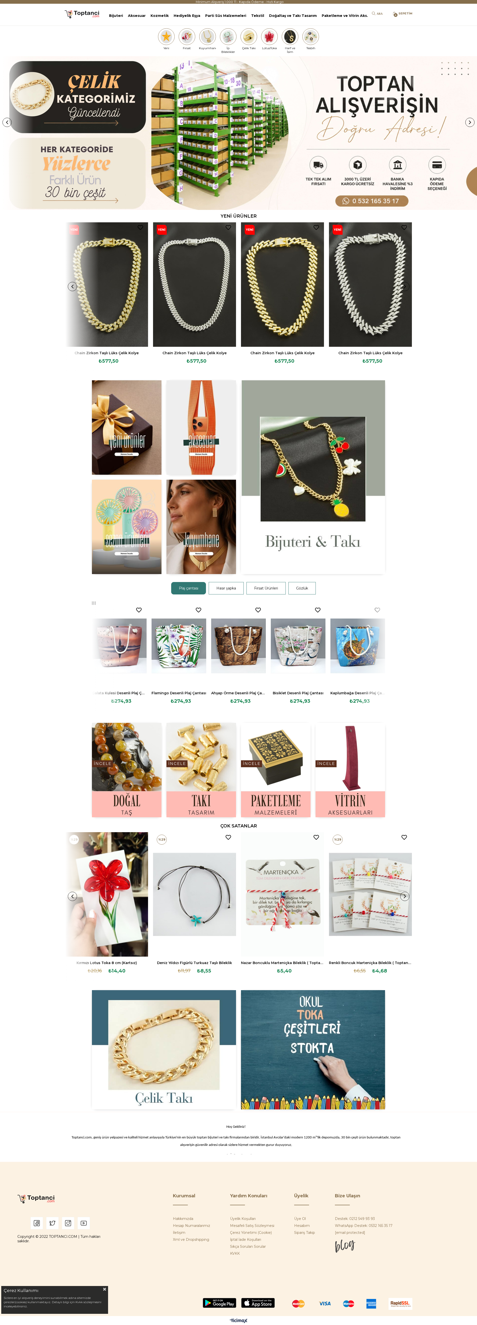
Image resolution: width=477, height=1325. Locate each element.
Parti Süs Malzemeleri (225, 15)
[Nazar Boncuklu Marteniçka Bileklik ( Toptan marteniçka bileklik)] (282, 894)
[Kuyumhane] (207, 36)
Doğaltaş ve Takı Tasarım (293, 15)
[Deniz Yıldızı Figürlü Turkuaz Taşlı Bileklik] (194, 894)
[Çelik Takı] (248, 36)
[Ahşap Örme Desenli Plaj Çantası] (238, 646)
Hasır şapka (226, 588)
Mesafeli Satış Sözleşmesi (252, 1225)
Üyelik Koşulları (243, 1218)
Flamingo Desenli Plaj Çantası (179, 693)
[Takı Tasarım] (201, 770)
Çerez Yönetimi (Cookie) (251, 1232)
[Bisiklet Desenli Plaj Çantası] (298, 646)
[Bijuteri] (313, 477)
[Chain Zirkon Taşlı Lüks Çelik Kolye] (106, 284)
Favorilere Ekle (140, 227)
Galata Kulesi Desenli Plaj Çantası (119, 693)
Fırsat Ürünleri (266, 588)
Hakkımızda (183, 1218)
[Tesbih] (310, 36)
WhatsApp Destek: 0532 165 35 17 (364, 1225)
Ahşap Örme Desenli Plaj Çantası (238, 693)
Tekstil (257, 15)
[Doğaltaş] (126, 770)
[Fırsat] (186, 36)
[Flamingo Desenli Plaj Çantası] (179, 646)
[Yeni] (166, 36)
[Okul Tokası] (313, 1049)
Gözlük (302, 588)
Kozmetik (160, 15)
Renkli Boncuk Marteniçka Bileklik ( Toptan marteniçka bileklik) (370, 963)
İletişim (179, 1232)
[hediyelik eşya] (126, 527)
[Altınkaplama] (201, 527)
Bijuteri (116, 15)
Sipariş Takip (304, 1232)
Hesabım (302, 1225)
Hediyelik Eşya (187, 15)
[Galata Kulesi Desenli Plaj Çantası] (119, 646)
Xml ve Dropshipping (191, 1239)
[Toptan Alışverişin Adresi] (238, 133)
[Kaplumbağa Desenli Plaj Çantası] (357, 646)
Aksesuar (137, 15)
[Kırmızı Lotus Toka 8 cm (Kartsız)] (106, 894)
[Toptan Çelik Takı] (164, 1049)
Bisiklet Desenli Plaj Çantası (298, 693)
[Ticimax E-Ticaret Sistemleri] (238, 1321)
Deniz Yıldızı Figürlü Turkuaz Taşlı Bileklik (194, 963)
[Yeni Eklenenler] (126, 427)
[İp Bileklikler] (228, 36)
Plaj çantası (188, 588)
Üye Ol (300, 1218)
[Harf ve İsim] (290, 36)
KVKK (235, 1253)
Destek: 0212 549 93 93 (355, 1218)
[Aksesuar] (201, 427)
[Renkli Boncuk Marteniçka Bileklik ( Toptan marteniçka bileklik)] (370, 894)
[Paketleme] (276, 770)
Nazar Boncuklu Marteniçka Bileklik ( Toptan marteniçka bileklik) (282, 963)
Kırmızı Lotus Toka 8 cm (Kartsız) (107, 963)
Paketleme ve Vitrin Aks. (345, 15)
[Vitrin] (350, 770)
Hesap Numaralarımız (191, 1225)
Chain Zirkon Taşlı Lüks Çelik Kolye (107, 353)
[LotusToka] (269, 36)
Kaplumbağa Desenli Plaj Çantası (357, 693)
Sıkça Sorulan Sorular (248, 1246)
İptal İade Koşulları (245, 1239)
